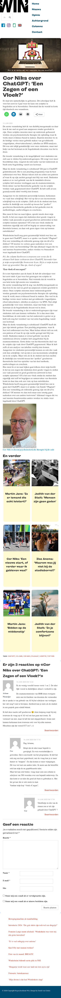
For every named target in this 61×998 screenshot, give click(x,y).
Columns (37, 26)
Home (35, 4)
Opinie (36, 15)
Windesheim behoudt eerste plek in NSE (25, 960)
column (19, 656)
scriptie (42, 656)
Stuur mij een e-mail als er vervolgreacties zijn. (25, 895)
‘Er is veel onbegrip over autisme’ (22, 941)
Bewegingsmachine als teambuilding (23, 918)
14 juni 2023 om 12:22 (24, 682)
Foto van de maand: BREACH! (21, 954)
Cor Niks (26, 656)
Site (4, 888)
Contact (37, 32)
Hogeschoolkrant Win (22, 990)
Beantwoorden (51, 730)
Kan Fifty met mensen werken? (21, 947)
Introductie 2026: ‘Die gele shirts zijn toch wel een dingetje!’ (33, 925)
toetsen (50, 656)
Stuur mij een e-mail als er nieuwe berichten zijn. (26, 901)
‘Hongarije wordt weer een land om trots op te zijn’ (29, 966)
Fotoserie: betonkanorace (19, 973)
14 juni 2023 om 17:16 (31, 740)
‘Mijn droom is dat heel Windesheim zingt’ (26, 979)
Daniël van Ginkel (44, 990)
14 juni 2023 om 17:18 (46, 799)
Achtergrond (40, 21)
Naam (6, 872)
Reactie (7, 837)
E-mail (6, 880)
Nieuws (36, 9)
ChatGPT (11, 656)
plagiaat (35, 656)
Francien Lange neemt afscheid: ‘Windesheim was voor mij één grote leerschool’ (32, 933)
